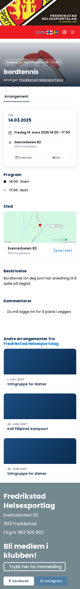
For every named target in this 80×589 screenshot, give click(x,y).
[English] (44, 32)
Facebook (20, 581)
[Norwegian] (38, 32)
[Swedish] (56, 32)
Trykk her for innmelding (35, 567)
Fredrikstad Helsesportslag (41, 80)
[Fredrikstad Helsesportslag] (40, 12)
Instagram (53, 581)
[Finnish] (50, 32)
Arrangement (16, 96)
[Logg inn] (64, 32)
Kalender (25, 157)
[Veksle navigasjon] (72, 32)
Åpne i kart (62, 250)
